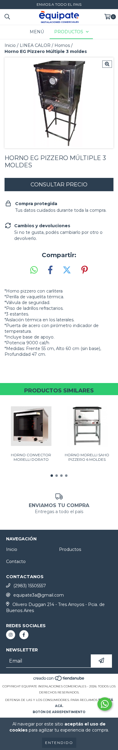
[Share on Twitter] (67, 270)
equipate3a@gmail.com (38, 595)
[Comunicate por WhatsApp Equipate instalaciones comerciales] (104, 704)
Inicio (10, 45)
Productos (70, 549)
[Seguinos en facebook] (23, 634)
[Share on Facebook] (50, 270)
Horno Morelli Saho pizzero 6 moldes (87, 457)
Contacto (16, 561)
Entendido (59, 742)
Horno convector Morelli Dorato (31, 457)
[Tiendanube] (59, 680)
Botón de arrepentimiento (59, 712)
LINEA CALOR (35, 45)
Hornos (62, 45)
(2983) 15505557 (29, 585)
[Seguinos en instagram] (10, 634)
